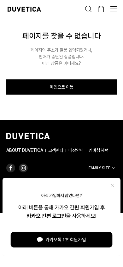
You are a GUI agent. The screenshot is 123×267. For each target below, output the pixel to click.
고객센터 (55, 150)
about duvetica (24, 150)
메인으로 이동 (61, 87)
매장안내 (76, 150)
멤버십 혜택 (98, 150)
